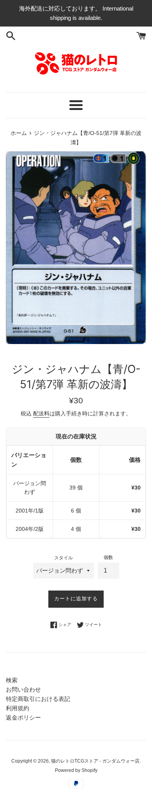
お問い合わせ (23, 689)
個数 (108, 557)
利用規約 (17, 708)
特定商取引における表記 (38, 698)
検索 (12, 680)
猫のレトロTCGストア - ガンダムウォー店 (95, 761)
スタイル (63, 558)
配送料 (41, 413)
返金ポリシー (23, 717)
